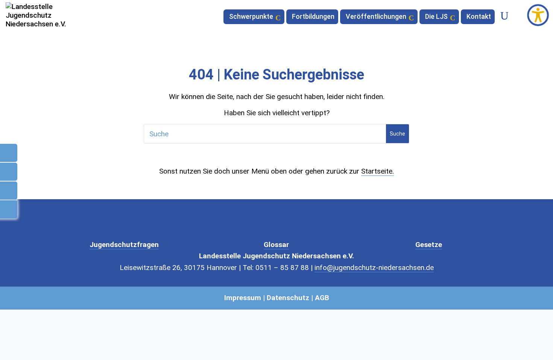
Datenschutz (288, 297)
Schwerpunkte (251, 17)
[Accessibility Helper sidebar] (538, 15)
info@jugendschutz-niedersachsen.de (374, 267)
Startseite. (377, 171)
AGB (322, 297)
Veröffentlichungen (376, 17)
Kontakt (478, 17)
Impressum (242, 297)
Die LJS (436, 17)
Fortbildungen (313, 17)
